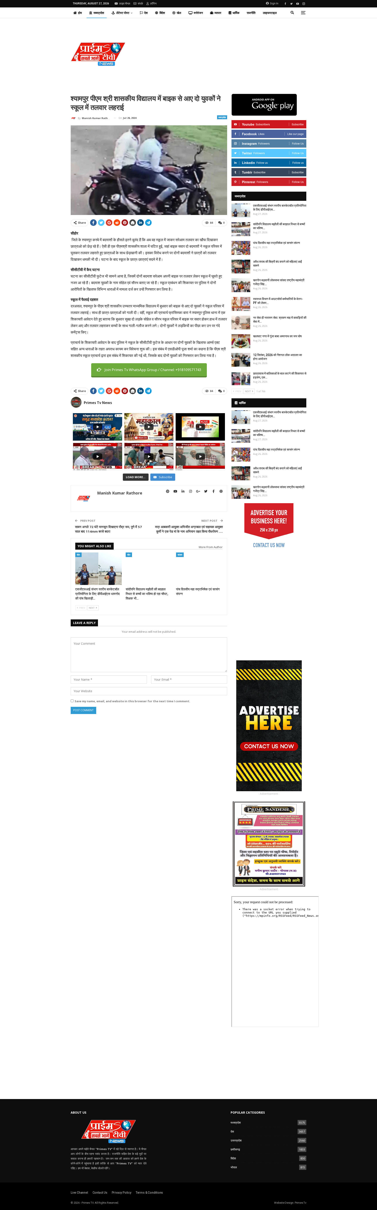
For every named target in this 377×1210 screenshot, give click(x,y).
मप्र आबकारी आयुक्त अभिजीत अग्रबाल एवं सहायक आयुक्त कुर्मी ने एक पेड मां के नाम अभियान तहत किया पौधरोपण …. (189, 529)
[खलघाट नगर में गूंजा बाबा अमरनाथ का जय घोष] (240, 341)
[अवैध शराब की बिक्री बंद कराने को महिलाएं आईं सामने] (240, 267)
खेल (179, 13)
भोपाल (234, 1167)
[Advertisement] (228, 54)
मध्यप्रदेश (99, 13)
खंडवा (180, 554)
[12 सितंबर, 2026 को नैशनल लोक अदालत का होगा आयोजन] (240, 360)
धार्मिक (236, 13)
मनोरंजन (198, 13)
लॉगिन (153, 3)
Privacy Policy (121, 1192)
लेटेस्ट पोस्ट (122, 13)
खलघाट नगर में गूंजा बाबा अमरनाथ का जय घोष (277, 336)
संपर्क (140, 3)
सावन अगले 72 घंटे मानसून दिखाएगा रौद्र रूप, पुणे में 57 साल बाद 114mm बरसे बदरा (108, 529)
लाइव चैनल (124, 3)
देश (146, 13)
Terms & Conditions (149, 1192)
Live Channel (79, 1192)
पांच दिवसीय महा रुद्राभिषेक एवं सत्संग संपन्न (276, 243)
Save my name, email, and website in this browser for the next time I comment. (132, 701)
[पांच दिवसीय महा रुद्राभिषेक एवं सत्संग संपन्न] (199, 568)
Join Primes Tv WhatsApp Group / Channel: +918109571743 (153, 369)
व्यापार (217, 13)
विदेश (162, 13)
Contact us (100, 1192)
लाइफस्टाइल (269, 13)
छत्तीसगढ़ (235, 1149)
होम (80, 13)
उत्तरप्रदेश (236, 1140)
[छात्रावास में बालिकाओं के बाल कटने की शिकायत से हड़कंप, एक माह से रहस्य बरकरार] (240, 378)
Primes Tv (300, 1202)
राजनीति (251, 13)
